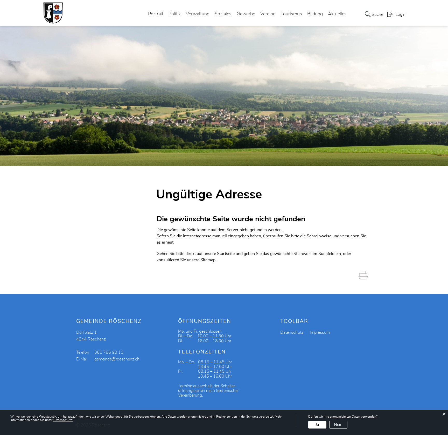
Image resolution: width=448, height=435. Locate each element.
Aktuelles (337, 14)
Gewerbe (246, 14)
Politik (175, 14)
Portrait (155, 14)
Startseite (226, 254)
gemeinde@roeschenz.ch (116, 359)
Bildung (315, 14)
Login (400, 14)
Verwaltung (197, 14)
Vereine (267, 14)
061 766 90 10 (108, 352)
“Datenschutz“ (63, 419)
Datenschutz (291, 332)
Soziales (223, 14)
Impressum (320, 332)
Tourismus (291, 14)
